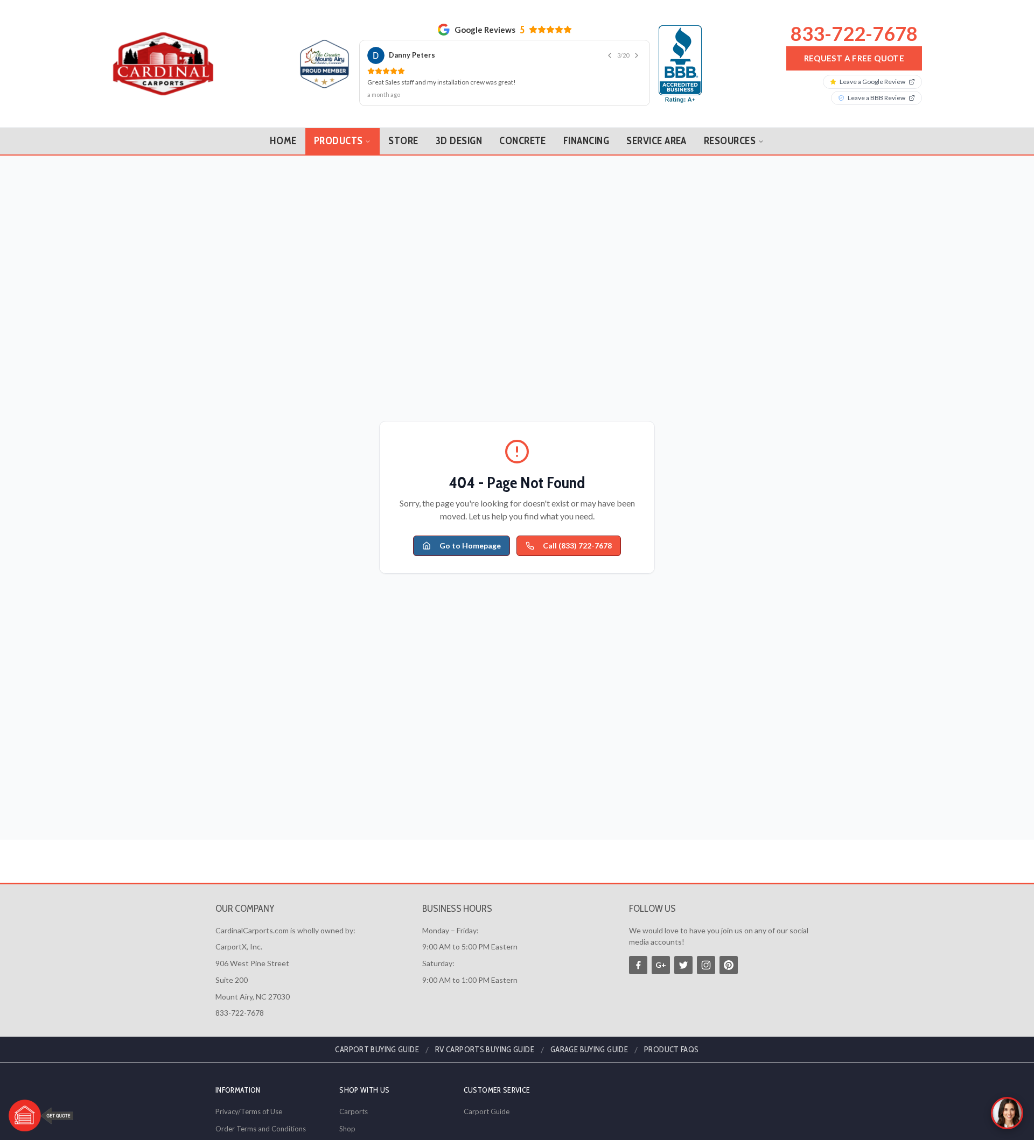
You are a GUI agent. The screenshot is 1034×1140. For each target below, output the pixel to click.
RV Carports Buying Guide (484, 1049)
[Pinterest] (728, 965)
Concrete (522, 141)
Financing (586, 141)
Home (283, 141)
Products (338, 141)
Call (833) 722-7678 (577, 545)
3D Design (459, 141)
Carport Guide (486, 1111)
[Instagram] (706, 965)
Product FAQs (671, 1049)
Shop (347, 1128)
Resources (730, 141)
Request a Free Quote (854, 58)
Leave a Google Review (872, 82)
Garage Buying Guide (589, 1049)
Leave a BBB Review (876, 98)
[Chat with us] (1007, 1113)
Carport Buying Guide (377, 1049)
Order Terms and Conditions (260, 1128)
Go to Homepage (470, 545)
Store (403, 141)
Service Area (656, 141)
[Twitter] (683, 965)
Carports (353, 1111)
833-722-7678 (854, 33)
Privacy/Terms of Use (248, 1111)
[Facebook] (638, 965)
